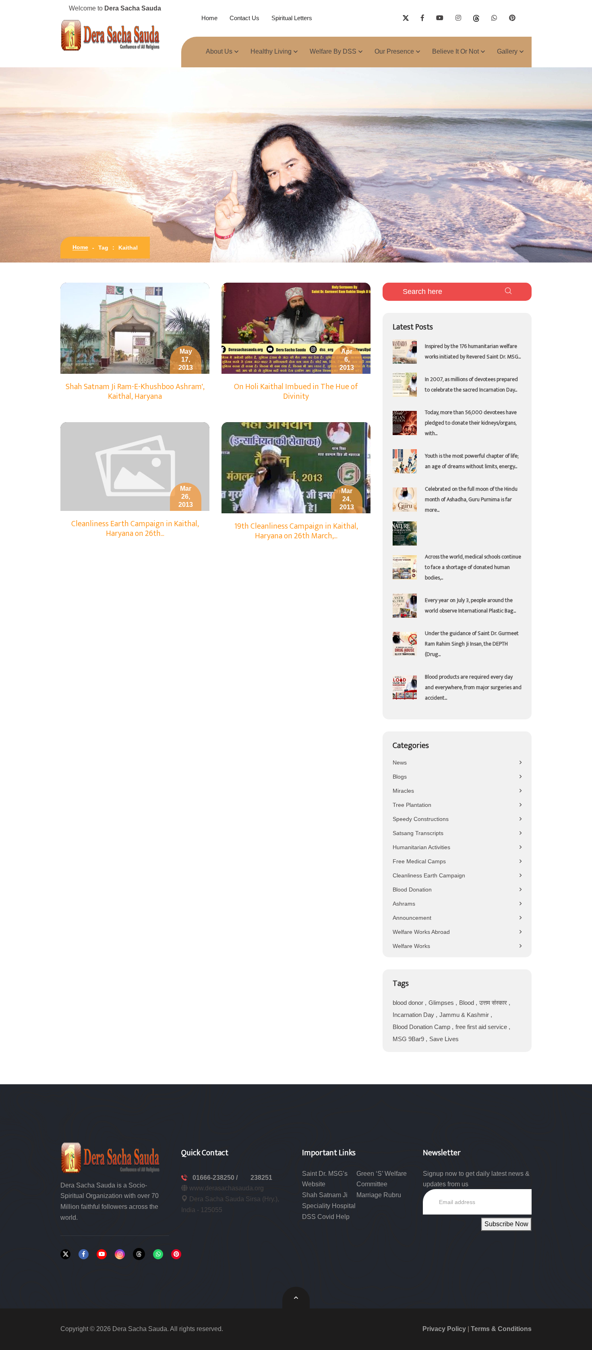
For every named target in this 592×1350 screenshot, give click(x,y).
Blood (467, 1002)
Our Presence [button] (394, 51)
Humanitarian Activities (421, 847)
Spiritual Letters (291, 18)
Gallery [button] (507, 51)
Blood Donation (412, 889)
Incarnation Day (414, 1014)
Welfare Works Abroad (421, 932)
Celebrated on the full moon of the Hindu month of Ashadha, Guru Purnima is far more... (471, 499)
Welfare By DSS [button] (333, 51)
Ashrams (404, 903)
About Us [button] (219, 51)
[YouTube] (102, 1254)
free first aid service (482, 1026)
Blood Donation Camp (422, 1026)
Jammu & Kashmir (465, 1014)
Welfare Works (411, 946)
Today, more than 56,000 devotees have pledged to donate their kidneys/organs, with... (471, 423)
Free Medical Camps (419, 861)
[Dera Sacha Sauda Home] (110, 35)
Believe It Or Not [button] (455, 51)
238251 (261, 1177)
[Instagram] (120, 1254)
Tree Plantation (412, 805)
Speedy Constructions (421, 819)
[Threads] (139, 1254)
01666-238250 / (216, 1177)
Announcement (412, 918)
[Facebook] (84, 1254)
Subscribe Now (506, 1224)
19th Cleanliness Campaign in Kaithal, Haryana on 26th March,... (296, 531)
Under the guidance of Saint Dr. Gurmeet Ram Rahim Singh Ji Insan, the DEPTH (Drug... (472, 644)
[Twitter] (65, 1254)
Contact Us (244, 18)
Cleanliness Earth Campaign (429, 875)
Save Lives (444, 1038)
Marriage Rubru (378, 1195)
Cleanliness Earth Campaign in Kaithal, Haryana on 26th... (135, 528)
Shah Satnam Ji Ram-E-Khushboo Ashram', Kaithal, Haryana (135, 391)
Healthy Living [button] (271, 51)
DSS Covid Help (326, 1216)
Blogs (400, 776)
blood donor (409, 1002)
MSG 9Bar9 (409, 1038)
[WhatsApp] (158, 1254)
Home (209, 18)
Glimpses (441, 1002)
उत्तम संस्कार (494, 1002)
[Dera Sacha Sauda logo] (110, 1157)
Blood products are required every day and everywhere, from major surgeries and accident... (473, 687)
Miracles (403, 791)
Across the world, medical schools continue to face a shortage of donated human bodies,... (473, 567)
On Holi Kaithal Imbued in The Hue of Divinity (296, 391)
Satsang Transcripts (418, 833)
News (400, 762)
